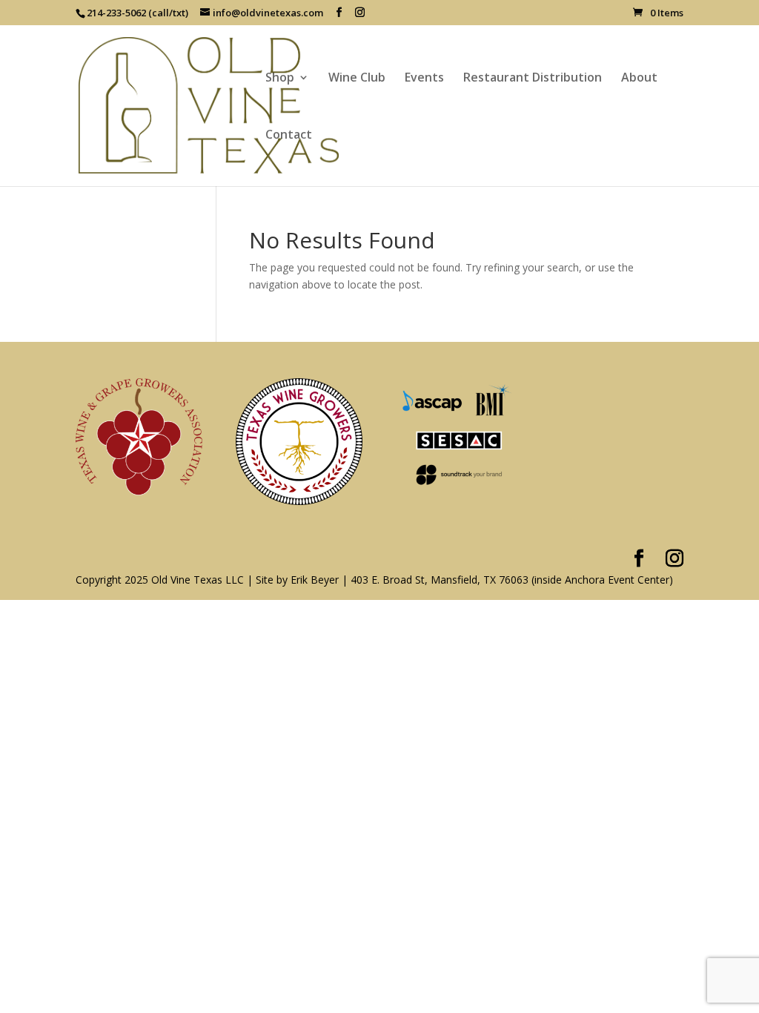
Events (424, 78)
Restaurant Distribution (532, 78)
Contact (288, 135)
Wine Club (356, 78)
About (639, 78)
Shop (279, 78)
